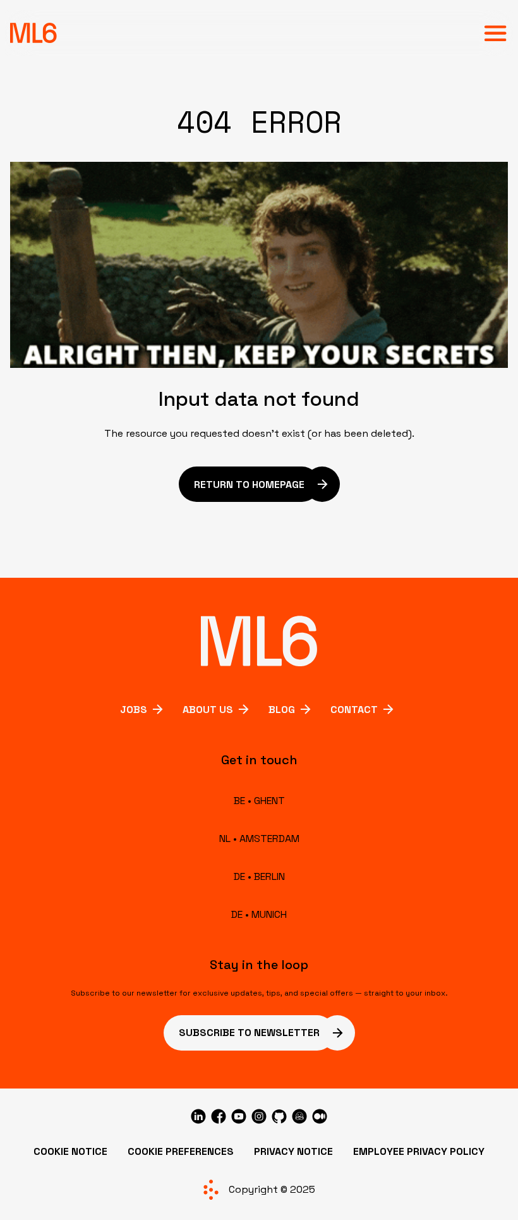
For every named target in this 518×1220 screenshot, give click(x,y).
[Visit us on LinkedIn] (198, 1116)
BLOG (281, 709)
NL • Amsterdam (259, 838)
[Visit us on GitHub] (279, 1116)
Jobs (133, 709)
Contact (354, 709)
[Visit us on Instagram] (259, 1116)
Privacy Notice (293, 1151)
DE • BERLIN (259, 876)
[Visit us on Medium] (319, 1116)
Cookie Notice (70, 1151)
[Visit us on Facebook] (218, 1116)
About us (208, 709)
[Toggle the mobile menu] (495, 33)
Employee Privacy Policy (419, 1151)
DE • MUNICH (259, 914)
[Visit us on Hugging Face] (299, 1116)
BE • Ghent (259, 800)
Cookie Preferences (181, 1151)
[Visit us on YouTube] (238, 1116)
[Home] (33, 33)
